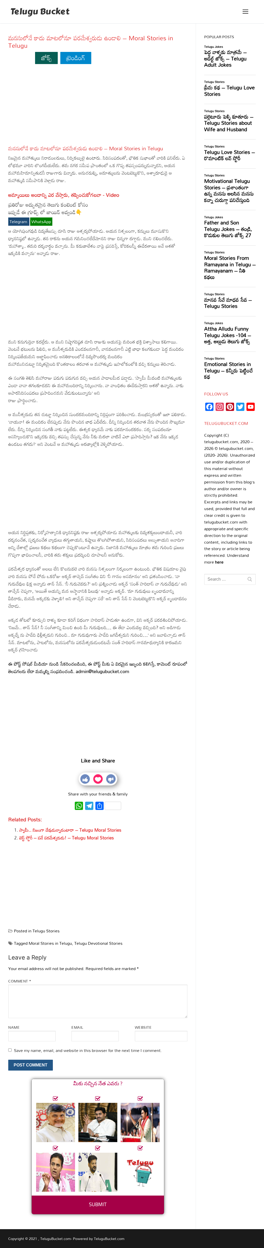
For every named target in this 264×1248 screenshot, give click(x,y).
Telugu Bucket (39, 12)
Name (14, 1027)
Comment (19, 981)
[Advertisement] (97, 107)
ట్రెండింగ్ (75, 58)
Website (143, 1027)
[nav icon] (245, 11)
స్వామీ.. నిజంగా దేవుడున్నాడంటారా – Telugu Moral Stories (70, 830)
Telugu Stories (46, 931)
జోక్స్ (46, 58)
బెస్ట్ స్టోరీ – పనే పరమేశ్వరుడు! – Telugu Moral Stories (66, 837)
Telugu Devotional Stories (98, 943)
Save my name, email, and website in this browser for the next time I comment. (88, 1050)
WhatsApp (41, 221)
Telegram (19, 221)
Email (77, 1027)
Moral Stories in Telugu (50, 943)
